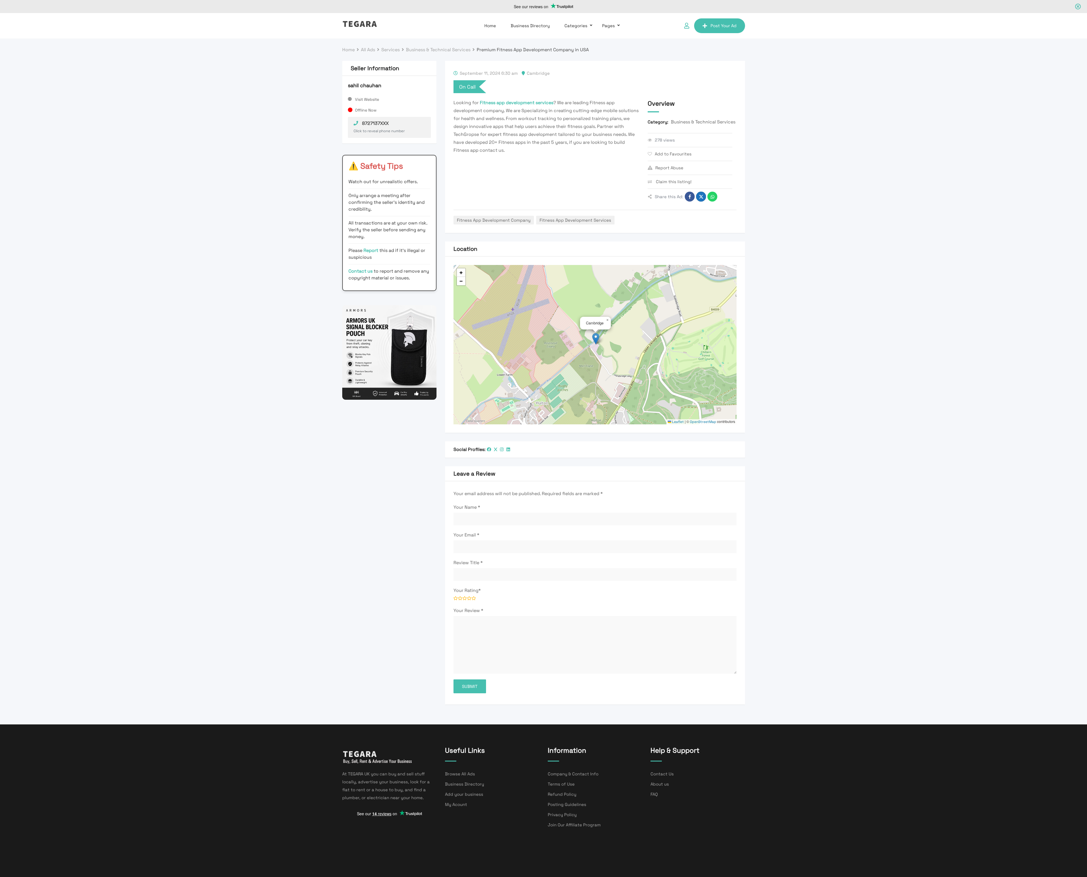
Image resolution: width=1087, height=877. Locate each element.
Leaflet (677, 422)
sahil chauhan (364, 85)
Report (371, 250)
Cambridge (538, 73)
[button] (595, 339)
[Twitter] (495, 449)
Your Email (466, 535)
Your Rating (467, 590)
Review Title (468, 563)
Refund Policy (562, 794)
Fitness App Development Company (493, 220)
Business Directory (530, 25)
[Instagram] (502, 449)
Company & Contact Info (573, 774)
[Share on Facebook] (690, 197)
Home (490, 25)
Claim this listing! (673, 181)
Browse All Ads (460, 774)
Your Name (466, 507)
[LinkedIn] (508, 449)
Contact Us (662, 774)
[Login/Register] (686, 26)
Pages (608, 25)
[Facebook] (489, 449)
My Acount (456, 804)
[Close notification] (1078, 6)
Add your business (464, 794)
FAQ (654, 794)
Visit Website (367, 99)
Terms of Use (561, 784)
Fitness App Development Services (575, 220)
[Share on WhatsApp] (712, 197)
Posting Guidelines (567, 804)
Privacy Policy (562, 814)
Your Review (468, 610)
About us (660, 784)
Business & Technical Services (703, 122)
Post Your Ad (724, 25)
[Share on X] (701, 197)
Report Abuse (669, 167)
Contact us (360, 271)
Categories (575, 25)
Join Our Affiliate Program (574, 824)
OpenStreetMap (703, 422)
